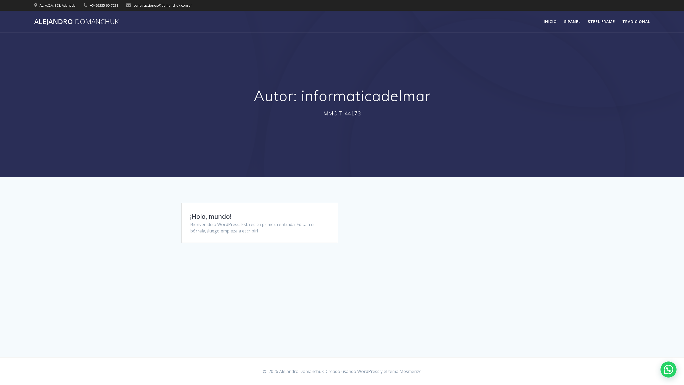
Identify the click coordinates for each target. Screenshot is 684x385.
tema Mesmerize (405, 371)
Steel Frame (601, 21)
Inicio (550, 21)
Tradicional (636, 21)
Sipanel (572, 21)
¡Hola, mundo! (210, 216)
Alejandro (76, 21)
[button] (668, 369)
